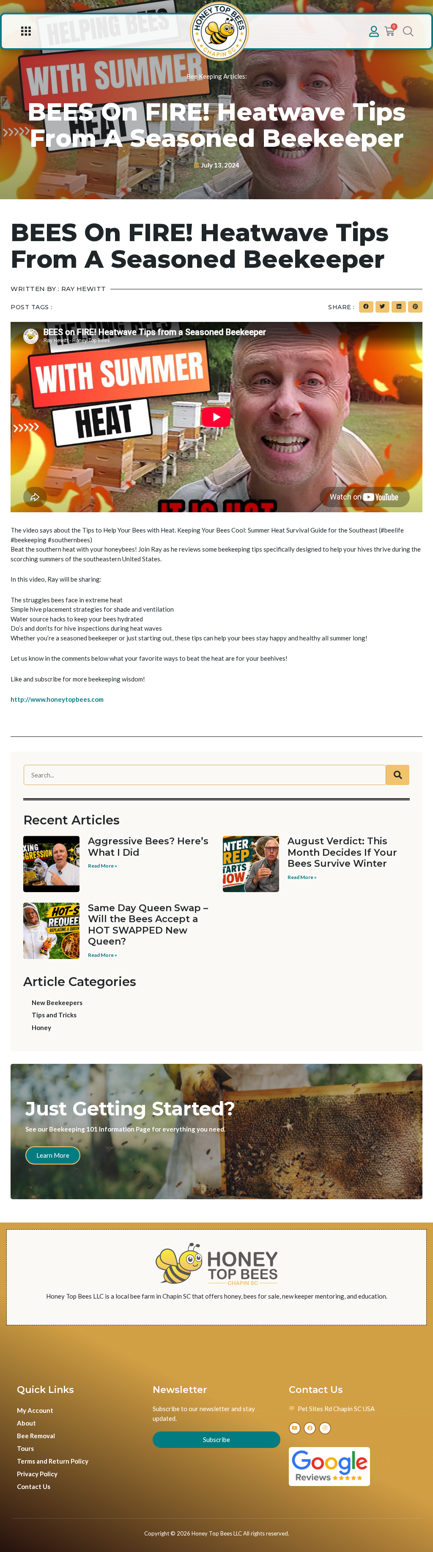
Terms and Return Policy (52, 1461)
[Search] (397, 775)
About (26, 1423)
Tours (25, 1448)
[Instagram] (325, 1428)
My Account (35, 1410)
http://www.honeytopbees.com (57, 699)
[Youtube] (295, 1428)
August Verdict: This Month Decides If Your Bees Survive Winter (342, 852)
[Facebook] (310, 1428)
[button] (26, 31)
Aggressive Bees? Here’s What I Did (148, 846)
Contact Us (33, 1486)
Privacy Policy (37, 1474)
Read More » (102, 866)
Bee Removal (36, 1435)
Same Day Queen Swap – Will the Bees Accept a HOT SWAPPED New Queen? (148, 924)
